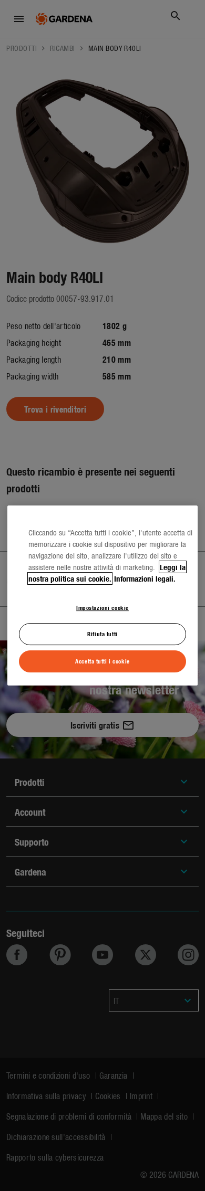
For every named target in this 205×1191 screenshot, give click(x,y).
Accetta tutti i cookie (102, 661)
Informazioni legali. (145, 578)
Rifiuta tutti (102, 634)
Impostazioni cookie (102, 607)
